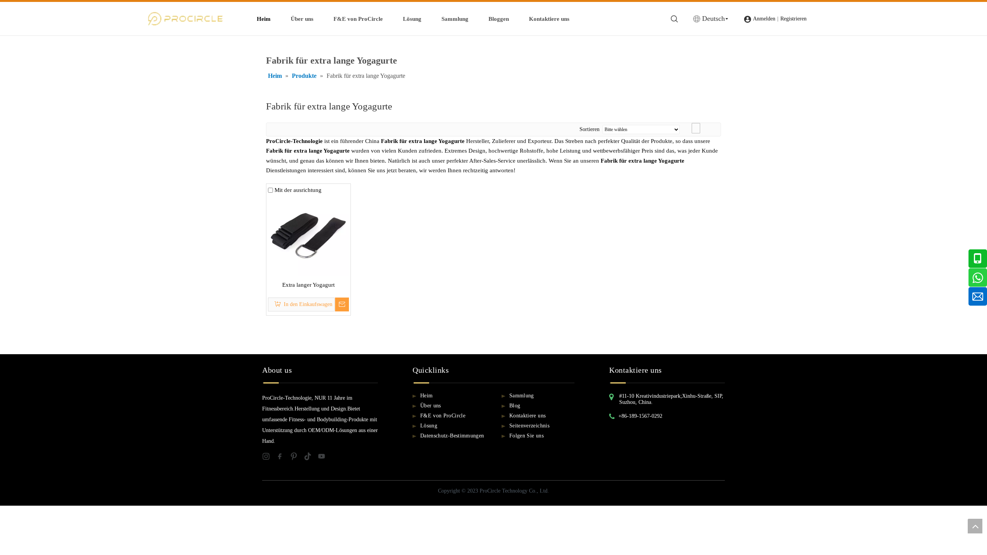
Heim (264, 19)
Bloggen (498, 19)
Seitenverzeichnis (529, 426)
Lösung (412, 19)
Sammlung (454, 19)
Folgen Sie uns (526, 436)
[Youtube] (324, 458)
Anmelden (764, 19)
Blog (514, 406)
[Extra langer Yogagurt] (308, 235)
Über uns (302, 19)
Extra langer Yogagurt (308, 285)
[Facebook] (283, 458)
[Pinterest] (297, 458)
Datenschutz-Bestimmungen (452, 436)
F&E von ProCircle (358, 19)
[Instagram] (269, 458)
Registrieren (793, 19)
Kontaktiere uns (549, 19)
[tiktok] (311, 458)
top (975, 526)
